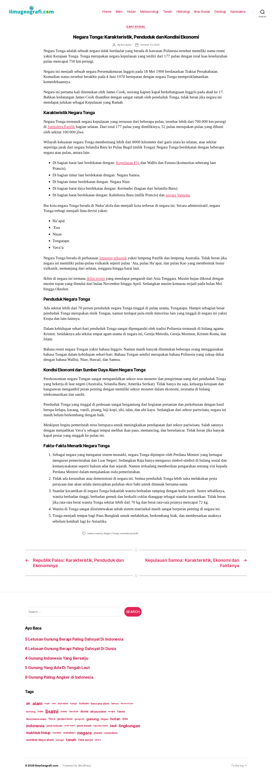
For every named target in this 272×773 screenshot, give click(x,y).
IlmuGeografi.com (46, 765)
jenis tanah (84, 725)
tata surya (85, 740)
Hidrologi (183, 11)
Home (106, 11)
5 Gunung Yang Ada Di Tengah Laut (57, 667)
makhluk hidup (38, 733)
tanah (71, 740)
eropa (111, 711)
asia (54, 703)
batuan (84, 703)
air (28, 703)
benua (115, 703)
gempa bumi (64, 718)
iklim (125, 718)
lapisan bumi (100, 725)
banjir (73, 703)
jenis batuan (54, 725)
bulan (40, 711)
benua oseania (95, 533)
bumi (51, 711)
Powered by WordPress (77, 765)
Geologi (220, 11)
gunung (92, 719)
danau (64, 711)
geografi (79, 719)
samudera (110, 732)
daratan (73, 711)
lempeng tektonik (113, 258)
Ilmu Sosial (202, 11)
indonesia (35, 725)
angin (47, 703)
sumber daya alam (40, 740)
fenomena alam (36, 719)
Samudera (238, 11)
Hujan (104, 719)
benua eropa (127, 703)
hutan (115, 719)
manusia (57, 732)
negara (84, 733)
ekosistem (98, 711)
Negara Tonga (111, 533)
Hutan (131, 11)
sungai (60, 739)
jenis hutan (69, 725)
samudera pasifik (129, 533)
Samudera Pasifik (61, 126)
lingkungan (129, 725)
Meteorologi (149, 11)
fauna (121, 711)
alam (37, 703)
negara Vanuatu (178, 195)
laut (113, 725)
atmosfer (63, 703)
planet (98, 732)
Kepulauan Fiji (128, 162)
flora (51, 719)
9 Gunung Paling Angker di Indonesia (59, 677)
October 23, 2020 (149, 44)
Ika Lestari (126, 44)
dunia (84, 711)
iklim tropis (96, 278)
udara (98, 739)
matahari (69, 732)
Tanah (167, 11)
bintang (31, 711)
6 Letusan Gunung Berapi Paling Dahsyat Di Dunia (70, 648)
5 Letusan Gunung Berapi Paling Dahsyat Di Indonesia (74, 639)
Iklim (119, 11)
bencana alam (100, 703)
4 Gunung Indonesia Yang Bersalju (56, 658)
